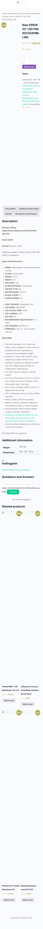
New (36, 98)
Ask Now (13, 492)
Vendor (8, 214)
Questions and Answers (26, 214)
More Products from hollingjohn (16, 470)
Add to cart (29, 67)
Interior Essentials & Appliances (31, 89)
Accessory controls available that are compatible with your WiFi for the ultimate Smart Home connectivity (21, 418)
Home (4, 14)
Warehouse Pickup (15, 14)
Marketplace (27, 98)
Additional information (29, 209)
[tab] (10, 208)
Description (10, 209)
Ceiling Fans (27, 86)
